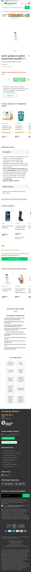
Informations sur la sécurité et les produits (14, 199)
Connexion (10, 95)
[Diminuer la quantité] (3, 80)
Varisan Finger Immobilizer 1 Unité (14, 332)
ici (28, 518)
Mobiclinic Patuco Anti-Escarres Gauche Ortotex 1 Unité (14, 341)
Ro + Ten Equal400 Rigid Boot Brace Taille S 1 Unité (15, 338)
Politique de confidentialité (15, 541)
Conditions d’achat (15, 543)
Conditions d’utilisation (15, 542)
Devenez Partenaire (9, 460)
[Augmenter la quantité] (9, 80)
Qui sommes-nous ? (9, 451)
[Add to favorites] (28, 79)
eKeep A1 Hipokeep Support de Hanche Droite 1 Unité (14, 322)
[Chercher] (27, 7)
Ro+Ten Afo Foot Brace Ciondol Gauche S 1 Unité (15, 344)
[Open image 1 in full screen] (16, 36)
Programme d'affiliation (10, 458)
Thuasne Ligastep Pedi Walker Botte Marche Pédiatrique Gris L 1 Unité (13, 325)
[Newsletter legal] (2, 506)
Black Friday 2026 (8, 466)
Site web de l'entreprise (10, 464)
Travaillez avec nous (9, 455)
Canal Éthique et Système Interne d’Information (15, 546)
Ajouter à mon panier (19, 79)
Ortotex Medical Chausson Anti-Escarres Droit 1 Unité (14, 334)
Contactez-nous (8, 438)
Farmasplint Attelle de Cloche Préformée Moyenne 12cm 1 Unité (14, 348)
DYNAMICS (4, 64)
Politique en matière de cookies (15, 545)
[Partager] (29, 56)
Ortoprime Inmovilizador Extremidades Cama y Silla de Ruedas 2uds (14, 318)
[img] (15, 67)
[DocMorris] (10, 3)
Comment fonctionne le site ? (12, 453)
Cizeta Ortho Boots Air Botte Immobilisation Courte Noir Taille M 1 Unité (15, 329)
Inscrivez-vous (26, 495)
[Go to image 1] (14, 51)
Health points (7, 462)
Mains (15, 311)
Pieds (3, 11)
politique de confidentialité (15, 505)
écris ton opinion (14, 259)
